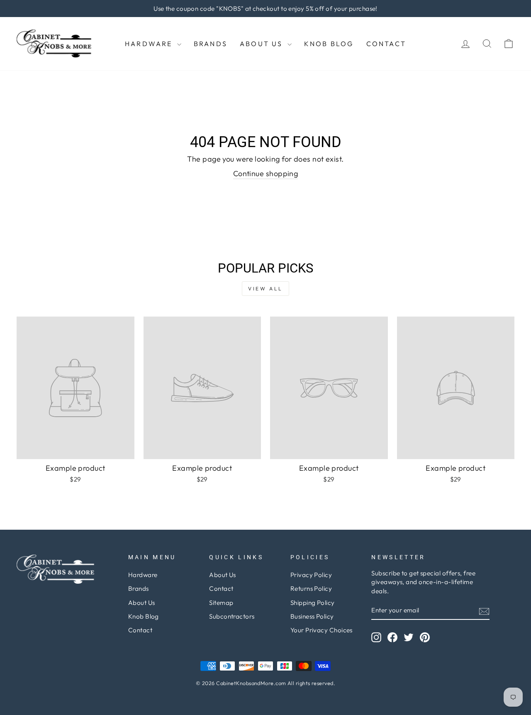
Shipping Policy (312, 603)
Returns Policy (311, 588)
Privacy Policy (311, 575)
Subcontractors (231, 616)
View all (265, 288)
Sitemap (221, 603)
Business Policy (312, 616)
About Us (262, 43)
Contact (386, 43)
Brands (210, 43)
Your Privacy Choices (321, 630)
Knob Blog (329, 43)
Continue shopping (265, 173)
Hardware (150, 43)
